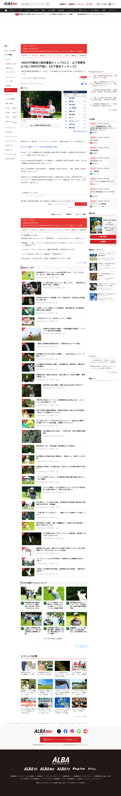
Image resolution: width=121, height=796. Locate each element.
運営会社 (40, 776)
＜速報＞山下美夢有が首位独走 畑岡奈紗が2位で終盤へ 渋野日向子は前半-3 (104, 99)
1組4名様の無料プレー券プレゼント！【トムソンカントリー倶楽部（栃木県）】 (103, 367)
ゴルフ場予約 (95, 10)
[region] (11, 108)
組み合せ (43, 55)
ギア (20, 10)
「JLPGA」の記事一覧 (27, 723)
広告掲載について (15, 776)
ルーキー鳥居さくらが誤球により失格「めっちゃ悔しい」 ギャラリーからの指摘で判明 (55, 605)
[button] (54, 275)
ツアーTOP (9, 81)
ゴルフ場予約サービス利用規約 (29, 779)
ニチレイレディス (44, 141)
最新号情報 (103, 236)
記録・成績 (9, 103)
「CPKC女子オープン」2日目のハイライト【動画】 (54, 318)
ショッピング (71, 10)
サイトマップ (97, 779)
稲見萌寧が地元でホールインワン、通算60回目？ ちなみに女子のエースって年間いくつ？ (53, 238)
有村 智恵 (72, 114)
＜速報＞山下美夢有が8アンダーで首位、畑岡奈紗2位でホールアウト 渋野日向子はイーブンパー (104, 83)
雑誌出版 (61, 10)
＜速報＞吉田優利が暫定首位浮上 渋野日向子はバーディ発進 (58, 343)
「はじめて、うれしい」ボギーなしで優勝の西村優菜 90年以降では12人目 (47, 249)
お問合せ (80, 779)
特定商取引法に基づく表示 (103, 776)
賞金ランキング (56, 214)
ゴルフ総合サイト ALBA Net (12, 723)
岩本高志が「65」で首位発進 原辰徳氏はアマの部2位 (55, 446)
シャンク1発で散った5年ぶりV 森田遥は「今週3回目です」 (42, 254)
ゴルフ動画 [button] (51, 10)
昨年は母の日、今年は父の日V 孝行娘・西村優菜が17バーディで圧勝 (46, 258)
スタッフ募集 (29, 776)
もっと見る (112, 110)
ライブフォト (10, 94)
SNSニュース (83, 10)
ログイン (113, 4)
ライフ (36, 10)
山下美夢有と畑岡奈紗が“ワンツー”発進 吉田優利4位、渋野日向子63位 (104, 105)
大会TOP (24, 55)
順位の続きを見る (79, 131)
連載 (103, 10)
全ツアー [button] (13, 10)
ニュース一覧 (81, 263)
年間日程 (8, 85)
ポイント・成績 (80, 214)
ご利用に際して (66, 776)
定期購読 (103, 241)
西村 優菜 (72, 98)
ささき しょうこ (74, 121)
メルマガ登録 (103, 4)
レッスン (28, 10)
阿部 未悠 (72, 127)
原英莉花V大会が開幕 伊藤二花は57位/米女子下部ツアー (63, 385)
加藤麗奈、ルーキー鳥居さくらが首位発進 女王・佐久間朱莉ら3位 (78, 630)
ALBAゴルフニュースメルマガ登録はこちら (62, 739)
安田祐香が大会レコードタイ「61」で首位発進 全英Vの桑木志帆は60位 (78, 605)
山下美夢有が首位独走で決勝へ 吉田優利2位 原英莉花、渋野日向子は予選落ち (104, 91)
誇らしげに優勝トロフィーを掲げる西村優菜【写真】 (39, 147)
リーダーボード (10, 72)
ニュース (8, 90)
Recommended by (78, 716)
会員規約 (77, 776)
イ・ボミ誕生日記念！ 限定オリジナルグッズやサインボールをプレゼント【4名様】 (103, 361)
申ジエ (71, 118)
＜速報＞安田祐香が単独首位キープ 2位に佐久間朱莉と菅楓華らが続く (33, 630)
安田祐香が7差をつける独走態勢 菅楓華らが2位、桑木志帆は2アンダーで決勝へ (55, 630)
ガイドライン (88, 776)
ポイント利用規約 (68, 779)
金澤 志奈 (72, 124)
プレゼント (112, 10)
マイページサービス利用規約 (51, 779)
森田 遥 (71, 101)
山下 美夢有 (72, 108)
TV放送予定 (82, 55)
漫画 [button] (43, 10)
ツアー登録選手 (10, 99)
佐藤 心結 (72, 111)
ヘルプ (88, 779)
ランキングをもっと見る (52, 638)
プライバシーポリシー (52, 776)
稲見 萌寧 (72, 104)
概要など (74, 55)
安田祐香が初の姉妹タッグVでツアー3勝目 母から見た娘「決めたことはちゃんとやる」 (33, 605)
